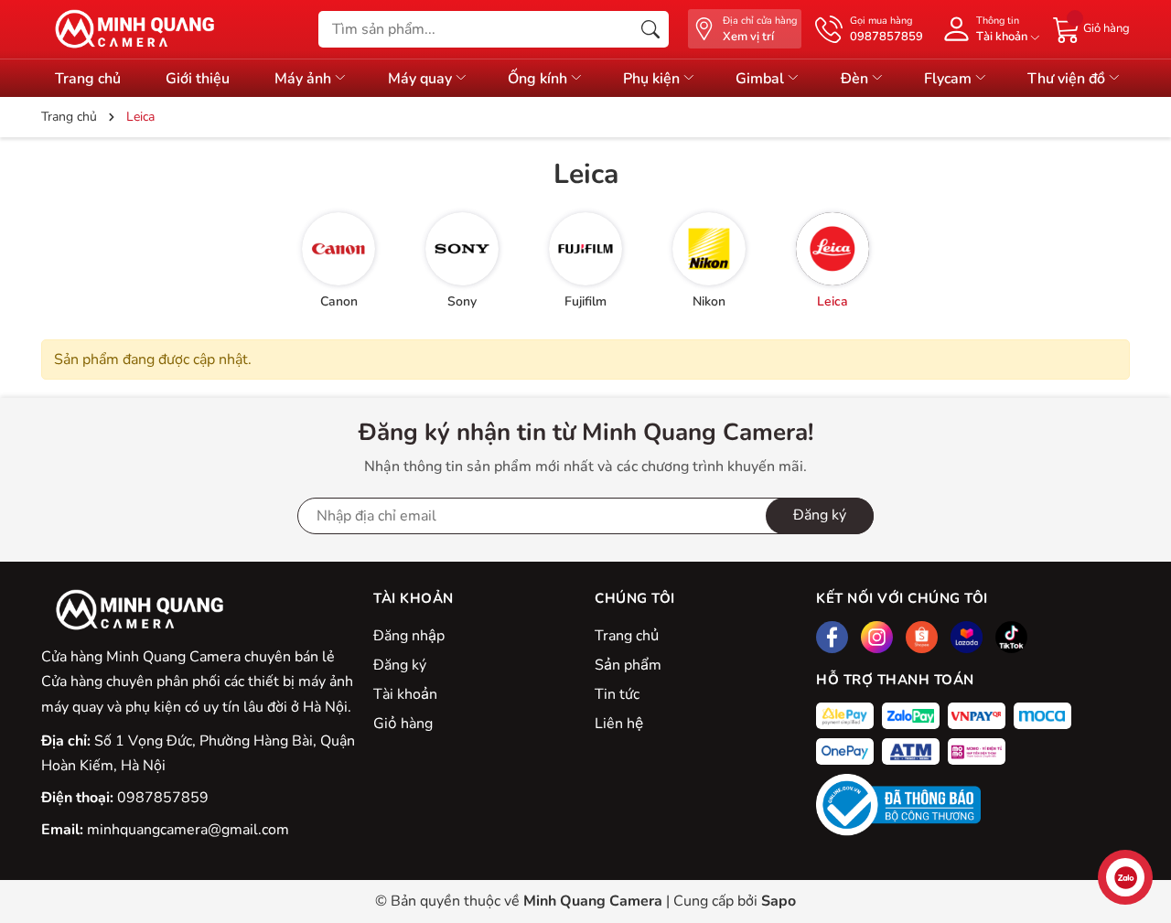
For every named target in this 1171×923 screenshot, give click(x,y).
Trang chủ (627, 636)
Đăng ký (399, 665)
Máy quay (422, 79)
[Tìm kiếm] (650, 29)
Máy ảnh (304, 79)
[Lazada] (967, 637)
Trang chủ (88, 79)
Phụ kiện (653, 79)
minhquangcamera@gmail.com (188, 830)
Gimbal (762, 79)
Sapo (778, 901)
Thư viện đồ (1068, 79)
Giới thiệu (198, 79)
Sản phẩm (628, 665)
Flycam (949, 79)
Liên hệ (619, 724)
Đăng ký (819, 515)
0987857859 (163, 798)
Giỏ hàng (403, 724)
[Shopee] (922, 637)
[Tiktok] (1011, 637)
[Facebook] (832, 637)
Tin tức (617, 694)
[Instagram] (877, 637)
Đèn (856, 79)
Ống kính (539, 79)
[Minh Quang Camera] (128, 29)
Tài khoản (405, 694)
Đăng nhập (409, 636)
